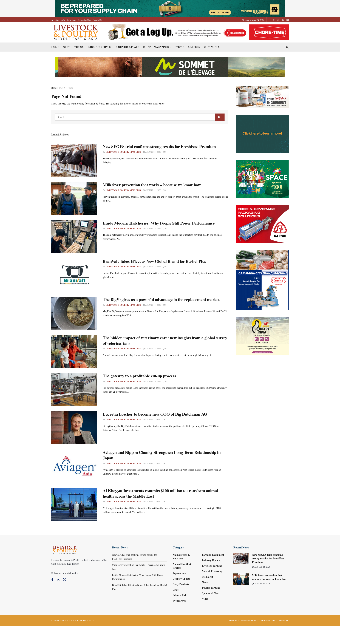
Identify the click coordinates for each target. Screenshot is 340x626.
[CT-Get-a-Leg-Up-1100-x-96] (197, 32)
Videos (79, 47)
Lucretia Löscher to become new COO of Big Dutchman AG (155, 414)
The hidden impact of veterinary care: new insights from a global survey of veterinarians (165, 340)
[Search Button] (220, 117)
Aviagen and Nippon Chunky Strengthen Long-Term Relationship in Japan (161, 455)
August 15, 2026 (153, 348)
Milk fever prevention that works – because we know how (152, 185)
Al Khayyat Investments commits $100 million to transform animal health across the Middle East (160, 493)
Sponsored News (210, 593)
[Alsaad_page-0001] (262, 336)
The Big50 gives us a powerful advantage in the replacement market (161, 299)
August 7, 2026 (152, 419)
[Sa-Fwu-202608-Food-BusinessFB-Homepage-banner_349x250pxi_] (262, 223)
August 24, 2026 (153, 152)
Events (179, 47)
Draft (175, 589)
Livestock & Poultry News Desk (123, 152)
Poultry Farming (211, 588)
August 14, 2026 (153, 305)
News (66, 47)
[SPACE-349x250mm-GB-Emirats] (262, 178)
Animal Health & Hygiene (182, 566)
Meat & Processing (212, 571)
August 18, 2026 (153, 228)
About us (55, 20)
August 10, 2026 (153, 381)
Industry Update (98, 47)
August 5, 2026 (152, 463)
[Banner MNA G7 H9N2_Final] (262, 133)
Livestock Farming (212, 566)
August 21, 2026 (153, 190)
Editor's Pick (180, 595)
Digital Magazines (156, 47)
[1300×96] (170, 8)
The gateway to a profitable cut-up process (139, 376)
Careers (194, 47)
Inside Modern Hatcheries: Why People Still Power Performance (159, 223)
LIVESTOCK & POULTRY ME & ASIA (76, 620)
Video (205, 598)
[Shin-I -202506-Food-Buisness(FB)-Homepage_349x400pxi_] (262, 279)
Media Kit (98, 20)
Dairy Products (181, 584)
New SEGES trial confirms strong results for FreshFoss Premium (159, 146)
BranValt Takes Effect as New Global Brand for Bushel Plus (154, 261)
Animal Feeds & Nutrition (181, 556)
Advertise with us (68, 20)
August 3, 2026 (152, 501)
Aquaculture (179, 573)
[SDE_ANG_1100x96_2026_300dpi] (170, 66)
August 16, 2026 (153, 266)
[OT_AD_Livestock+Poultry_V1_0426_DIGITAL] (262, 96)
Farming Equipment (213, 555)
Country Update (127, 47)
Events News (179, 600)
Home (55, 47)
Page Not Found (66, 87)
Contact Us (212, 47)
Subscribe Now (84, 20)
